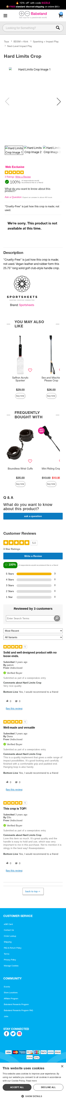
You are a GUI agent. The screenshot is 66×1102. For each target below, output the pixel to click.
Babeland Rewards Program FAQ (18, 1010)
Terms (6, 954)
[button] (5, 15)
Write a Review (23, 177)
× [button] (62, 1066)
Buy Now (20, 395)
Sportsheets (26, 305)
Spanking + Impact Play (46, 41)
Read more (31, 1080)
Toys (6, 41)
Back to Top (31, 891)
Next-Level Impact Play (19, 46)
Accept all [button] (17, 1087)
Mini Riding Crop (51, 468)
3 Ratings (9, 177)
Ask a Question (13, 197)
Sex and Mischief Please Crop (51, 379)
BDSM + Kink (21, 41)
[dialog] (33, 1082)
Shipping (7, 942)
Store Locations (11, 992)
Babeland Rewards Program (16, 1004)
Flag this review (14, 708)
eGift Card (8, 924)
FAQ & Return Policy (12, 948)
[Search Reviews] (57, 618)
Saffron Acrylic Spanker (20, 379)
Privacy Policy (10, 959)
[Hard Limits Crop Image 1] (33, 101)
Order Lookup (10, 936)
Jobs (6, 1016)
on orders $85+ (33, 6)
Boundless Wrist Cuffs (20, 468)
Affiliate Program (11, 998)
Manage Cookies (11, 965)
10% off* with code (33, 2)
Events (7, 986)
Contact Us (9, 930)
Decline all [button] (48, 1087)
